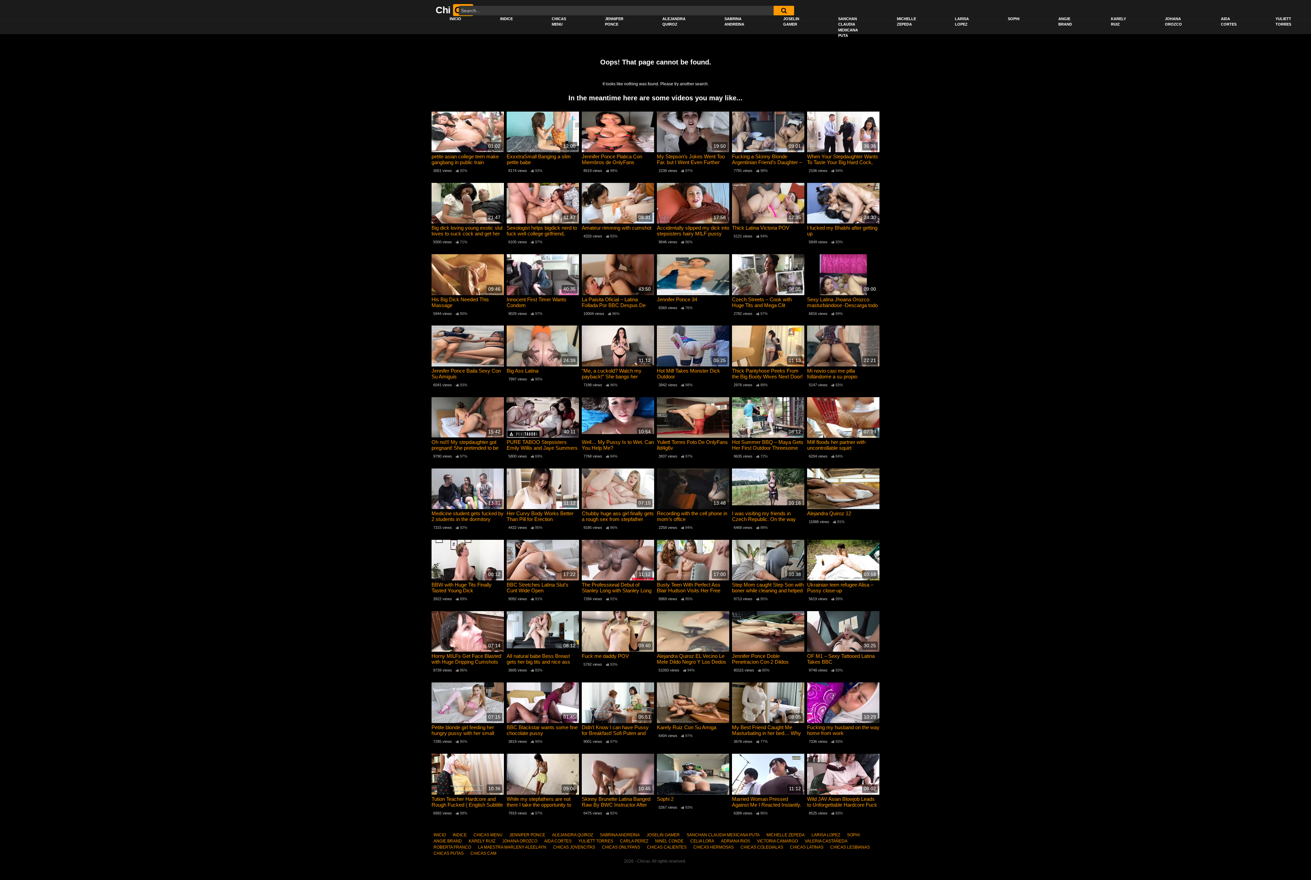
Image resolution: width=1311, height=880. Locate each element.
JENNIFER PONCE (614, 22)
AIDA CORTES (1229, 22)
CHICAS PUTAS (449, 853)
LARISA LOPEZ (962, 22)
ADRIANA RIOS (735, 841)
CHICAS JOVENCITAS (574, 847)
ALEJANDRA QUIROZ (674, 22)
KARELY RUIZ (1118, 22)
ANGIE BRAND (1065, 22)
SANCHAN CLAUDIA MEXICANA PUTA (848, 27)
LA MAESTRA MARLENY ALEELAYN (512, 847)
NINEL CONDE (669, 841)
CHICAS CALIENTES (667, 847)
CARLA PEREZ (634, 841)
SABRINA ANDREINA (734, 22)
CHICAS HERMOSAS (713, 847)
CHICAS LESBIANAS (850, 847)
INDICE (506, 19)
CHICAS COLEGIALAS (762, 847)
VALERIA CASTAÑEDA (826, 841)
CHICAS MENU (559, 22)
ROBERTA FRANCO (452, 847)
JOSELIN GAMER (791, 22)
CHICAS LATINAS (806, 847)
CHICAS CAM (483, 853)
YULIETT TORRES (1283, 22)
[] (784, 10)
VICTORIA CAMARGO (777, 841)
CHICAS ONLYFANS (621, 847)
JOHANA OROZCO (1173, 22)
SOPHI (1013, 19)
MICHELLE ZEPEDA (906, 22)
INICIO (455, 19)
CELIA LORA (702, 841)
